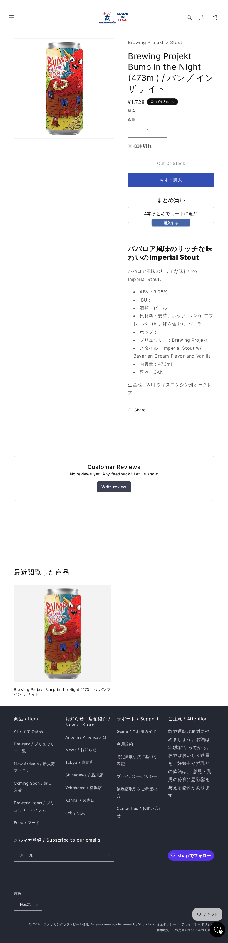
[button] (12, 17)
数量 (131, 120)
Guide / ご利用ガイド (137, 731)
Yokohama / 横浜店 (83, 787)
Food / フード (27, 822)
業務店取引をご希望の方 (137, 792)
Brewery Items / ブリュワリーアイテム (34, 806)
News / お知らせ (81, 749)
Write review (114, 486)
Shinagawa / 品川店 (84, 774)
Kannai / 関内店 (80, 800)
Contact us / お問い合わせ (140, 812)
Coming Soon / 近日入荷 (33, 787)
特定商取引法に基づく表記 (137, 760)
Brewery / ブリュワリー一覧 (34, 747)
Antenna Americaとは (86, 737)
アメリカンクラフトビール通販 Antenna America (80, 924)
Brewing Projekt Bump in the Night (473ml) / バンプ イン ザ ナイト (62, 691)
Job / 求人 (75, 812)
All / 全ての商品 (28, 731)
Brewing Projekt (146, 42)
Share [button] (140, 409)
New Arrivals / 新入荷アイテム (34, 767)
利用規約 (125, 744)
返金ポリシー (166, 924)
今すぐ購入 (171, 180)
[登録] (107, 855)
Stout (176, 42)
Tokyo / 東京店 (79, 762)
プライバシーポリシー (137, 776)
